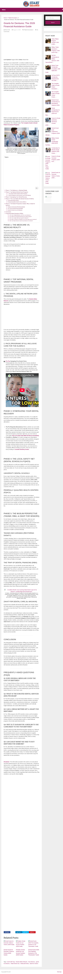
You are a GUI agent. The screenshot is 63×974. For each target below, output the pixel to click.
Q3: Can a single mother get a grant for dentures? (19, 217)
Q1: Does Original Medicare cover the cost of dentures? (20, 215)
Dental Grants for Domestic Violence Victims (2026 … (56, 175)
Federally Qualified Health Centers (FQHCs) (17, 202)
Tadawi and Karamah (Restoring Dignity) (16, 206)
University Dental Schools (13, 200)
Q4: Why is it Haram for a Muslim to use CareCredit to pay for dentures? (23, 219)
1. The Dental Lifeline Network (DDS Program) (17, 193)
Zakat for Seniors (34, 963)
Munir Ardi (7, 29)
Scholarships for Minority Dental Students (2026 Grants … (56, 150)
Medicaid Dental (25, 963)
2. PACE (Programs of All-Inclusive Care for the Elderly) (19, 195)
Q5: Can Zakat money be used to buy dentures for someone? (21, 220)
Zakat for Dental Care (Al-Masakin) (15, 210)
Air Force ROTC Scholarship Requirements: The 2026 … (56, 78)
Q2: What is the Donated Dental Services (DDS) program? (21, 216)
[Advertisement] (32, 46)
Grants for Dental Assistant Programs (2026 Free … (56, 159)
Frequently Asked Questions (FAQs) (14, 213)
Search (53, 22)
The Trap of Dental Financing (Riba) (15, 208)
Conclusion (8, 211)
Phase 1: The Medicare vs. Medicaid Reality (16, 190)
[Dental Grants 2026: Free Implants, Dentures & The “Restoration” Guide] (33, 944)
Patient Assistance (28, 29)
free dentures (31, 961)
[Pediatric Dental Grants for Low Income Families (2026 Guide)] (21, 944)
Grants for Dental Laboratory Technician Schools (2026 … (52, 122)
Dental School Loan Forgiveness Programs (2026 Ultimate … (52, 131)
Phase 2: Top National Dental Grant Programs (17, 192)
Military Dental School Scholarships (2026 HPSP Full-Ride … (52, 141)
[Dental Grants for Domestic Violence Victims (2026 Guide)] (9, 944)
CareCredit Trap (11, 961)
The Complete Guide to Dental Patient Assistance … (55, 86)
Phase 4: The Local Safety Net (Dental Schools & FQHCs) (20, 198)
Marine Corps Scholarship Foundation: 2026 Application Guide (52, 69)
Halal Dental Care (15, 963)
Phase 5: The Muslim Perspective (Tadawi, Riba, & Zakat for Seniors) (20, 204)
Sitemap (59, 971)
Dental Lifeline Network (21, 961)
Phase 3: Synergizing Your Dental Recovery (16, 197)
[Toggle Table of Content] (36, 188)
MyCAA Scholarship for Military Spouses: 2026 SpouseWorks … (52, 59)
